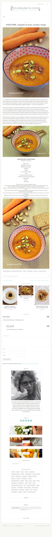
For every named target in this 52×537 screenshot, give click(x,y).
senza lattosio (15, 489)
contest (22, 474)
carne (22, 471)
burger (18, 471)
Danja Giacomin (14, 276)
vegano (24, 271)
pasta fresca (14, 483)
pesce (26, 483)
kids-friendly (24, 478)
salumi (37, 485)
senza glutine (35, 487)
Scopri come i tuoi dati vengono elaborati (30, 363)
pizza (34, 483)
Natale (26, 480)
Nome (4, 349)
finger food (18, 476)
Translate (30, 509)
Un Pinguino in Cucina (12, 525)
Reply (48, 316)
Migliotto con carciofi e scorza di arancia (26, 297)
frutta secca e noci (32, 476)
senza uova (21, 489)
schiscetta (14, 487)
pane (30, 480)
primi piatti (25, 22)
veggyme (35, 271)
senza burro (20, 487)
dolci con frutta (36, 474)
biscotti (13, 471)
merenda (22, 480)
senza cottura (27, 487)
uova (31, 489)
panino (34, 480)
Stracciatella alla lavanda (8, 280)
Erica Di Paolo (6, 316)
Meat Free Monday (6, 271)
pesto (30, 483)
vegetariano (30, 271)
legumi (30, 478)
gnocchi (13, 478)
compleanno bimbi (15, 474)
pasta (38, 480)
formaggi (24, 476)
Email (4, 352)
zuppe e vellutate (42, 271)
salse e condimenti (31, 485)
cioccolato (31, 471)
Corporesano (28, 474)
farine (13, 476)
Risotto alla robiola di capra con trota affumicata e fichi (42, 307)
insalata (18, 478)
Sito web (4, 355)
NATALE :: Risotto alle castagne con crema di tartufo (10, 307)
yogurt (24, 492)
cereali (26, 471)
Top (48, 525)
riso (25, 485)
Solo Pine (45, 525)
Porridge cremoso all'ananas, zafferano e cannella (39, 280)
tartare (27, 489)
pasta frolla (21, 483)
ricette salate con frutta (17, 271)
